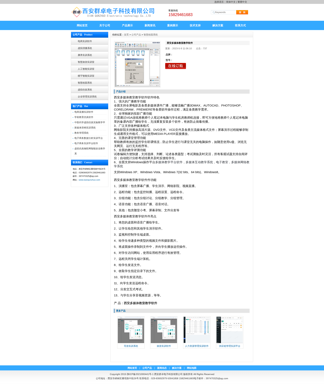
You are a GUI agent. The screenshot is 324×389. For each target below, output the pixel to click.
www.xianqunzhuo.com (89, 180)
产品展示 (127, 25)
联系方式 (240, 25)
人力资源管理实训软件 (197, 346)
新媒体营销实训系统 (85, 127)
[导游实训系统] (130, 342)
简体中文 (231, 2)
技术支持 (195, 25)
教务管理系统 (81, 132)
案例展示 (172, 25)
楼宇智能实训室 (86, 75)
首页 (126, 34)
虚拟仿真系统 (85, 89)
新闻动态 (162, 368)
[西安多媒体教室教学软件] (137, 64)
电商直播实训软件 (83, 112)
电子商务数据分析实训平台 (88, 138)
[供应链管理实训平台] (229, 342)
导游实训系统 (131, 346)
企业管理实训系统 (87, 96)
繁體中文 (242, 2)
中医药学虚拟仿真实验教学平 (89, 122)
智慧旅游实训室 (86, 62)
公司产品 (136, 34)
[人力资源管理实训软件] (196, 342)
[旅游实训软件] (163, 342)
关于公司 (104, 25)
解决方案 (217, 25)
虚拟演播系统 (85, 48)
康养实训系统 (85, 55)
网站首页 (82, 25)
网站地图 (191, 368)
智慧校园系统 (85, 82)
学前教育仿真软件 (83, 117)
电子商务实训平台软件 (86, 143)
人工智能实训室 (86, 69)
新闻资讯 (150, 25)
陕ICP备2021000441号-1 (140, 374)
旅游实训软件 (164, 346)
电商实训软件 (85, 41)
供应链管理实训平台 (229, 346)
